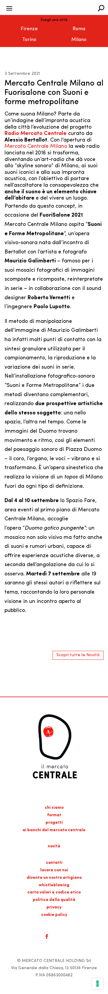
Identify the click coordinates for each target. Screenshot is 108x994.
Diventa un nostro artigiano (54, 878)
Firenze (29, 29)
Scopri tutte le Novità (78, 655)
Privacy (54, 907)
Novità (54, 846)
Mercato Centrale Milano (35, 146)
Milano (78, 39)
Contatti (54, 863)
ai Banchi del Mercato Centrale (54, 830)
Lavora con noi (54, 870)
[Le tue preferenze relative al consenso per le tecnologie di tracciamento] (97, 983)
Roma (79, 29)
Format (54, 815)
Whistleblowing (54, 885)
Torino (29, 39)
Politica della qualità (54, 900)
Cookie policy (54, 915)
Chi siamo (54, 807)
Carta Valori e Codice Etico (54, 892)
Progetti (54, 822)
